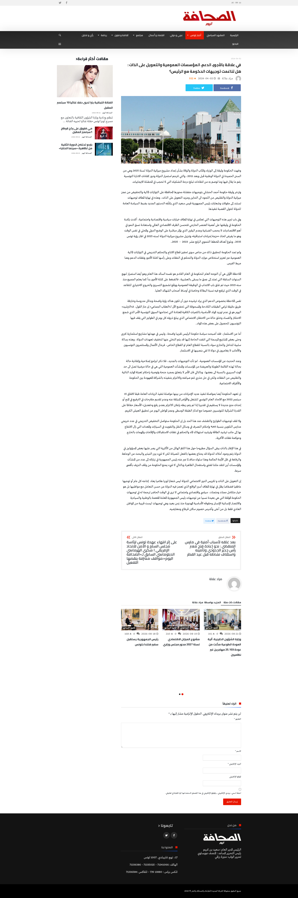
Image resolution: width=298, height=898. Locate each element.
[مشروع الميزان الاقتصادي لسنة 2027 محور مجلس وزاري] (181, 619)
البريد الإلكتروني (234, 764)
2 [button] (179, 694)
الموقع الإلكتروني (235, 777)
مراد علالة (227, 78)
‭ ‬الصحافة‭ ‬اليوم (107, 113)
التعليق (237, 719)
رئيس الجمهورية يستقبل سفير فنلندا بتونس (142, 642)
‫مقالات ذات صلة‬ (232, 603)
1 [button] (182, 694)
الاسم (238, 751)
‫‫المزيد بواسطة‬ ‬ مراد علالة (206, 603)
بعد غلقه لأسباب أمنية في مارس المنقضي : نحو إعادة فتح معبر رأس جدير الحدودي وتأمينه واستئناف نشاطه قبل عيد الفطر (210, 546)
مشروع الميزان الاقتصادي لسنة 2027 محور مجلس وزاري (181, 642)
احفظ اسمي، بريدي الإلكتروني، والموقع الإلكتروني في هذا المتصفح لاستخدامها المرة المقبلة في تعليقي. (203, 793)
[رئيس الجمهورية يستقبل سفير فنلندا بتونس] (139, 619)
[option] (222, 633)
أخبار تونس (184, 628)
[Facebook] (66, 3)
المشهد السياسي (212, 628)
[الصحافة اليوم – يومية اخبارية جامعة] (209, 11)
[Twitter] (60, 3)
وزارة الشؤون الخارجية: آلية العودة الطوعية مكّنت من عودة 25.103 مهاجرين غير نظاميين (224, 647)
